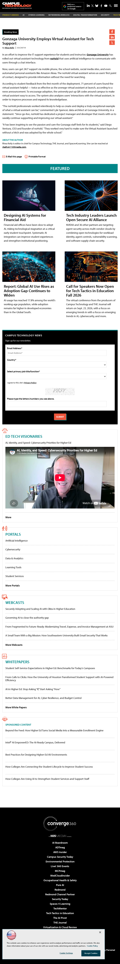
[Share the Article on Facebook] (112, 31)
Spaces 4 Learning (60, 903)
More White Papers (16, 707)
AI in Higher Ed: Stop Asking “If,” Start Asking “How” (32, 689)
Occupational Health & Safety (60, 880)
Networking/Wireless (59, 15)
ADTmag (60, 847)
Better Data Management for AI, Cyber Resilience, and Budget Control (43, 698)
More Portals (12, 585)
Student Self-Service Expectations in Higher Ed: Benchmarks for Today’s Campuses (50, 668)
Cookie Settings (66, 953)
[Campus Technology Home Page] (17, 5)
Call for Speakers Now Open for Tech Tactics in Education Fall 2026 (90, 291)
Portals (13, 534)
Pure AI (60, 885)
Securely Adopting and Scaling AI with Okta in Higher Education (40, 609)
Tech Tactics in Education (60, 913)
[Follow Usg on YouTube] (105, 5)
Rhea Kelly (9, 47)
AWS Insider (60, 852)
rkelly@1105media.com (14, 146)
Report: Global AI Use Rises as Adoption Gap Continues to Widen (29, 291)
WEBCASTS (14, 602)
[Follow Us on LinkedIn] (88, 5)
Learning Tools (13, 567)
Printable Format (37, 156)
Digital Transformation (85, 15)
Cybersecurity (12, 549)
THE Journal (60, 922)
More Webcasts (14, 644)
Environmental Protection (60, 861)
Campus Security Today (60, 856)
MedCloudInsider (60, 875)
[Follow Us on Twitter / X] (92, 6)
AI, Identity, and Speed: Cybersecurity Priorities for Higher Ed (38, 442)
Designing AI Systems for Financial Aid (25, 217)
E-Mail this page (14, 156)
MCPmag (60, 871)
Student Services (14, 576)
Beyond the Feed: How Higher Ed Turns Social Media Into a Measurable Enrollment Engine (54, 730)
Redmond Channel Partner (60, 894)
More (8, 517)
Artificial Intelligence (16, 540)
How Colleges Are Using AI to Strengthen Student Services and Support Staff (47, 779)
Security (105, 15)
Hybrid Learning (36, 15)
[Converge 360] (60, 823)
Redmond (60, 889)
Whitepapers (17, 661)
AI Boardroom (60, 842)
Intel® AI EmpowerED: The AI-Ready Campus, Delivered (35, 742)
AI (24, 15)
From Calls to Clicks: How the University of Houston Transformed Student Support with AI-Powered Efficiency (59, 678)
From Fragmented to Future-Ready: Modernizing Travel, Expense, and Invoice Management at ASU (59, 626)
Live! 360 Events (60, 866)
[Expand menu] (115, 6)
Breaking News (10, 32)
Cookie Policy (92, 946)
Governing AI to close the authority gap (27, 617)
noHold (54, 58)
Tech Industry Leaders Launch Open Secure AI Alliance (91, 217)
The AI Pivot (60, 918)
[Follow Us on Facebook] (101, 5)
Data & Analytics (14, 558)
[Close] (100, 932)
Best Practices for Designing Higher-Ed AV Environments (36, 754)
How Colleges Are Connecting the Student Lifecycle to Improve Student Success (49, 766)
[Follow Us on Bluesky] (96, 5)
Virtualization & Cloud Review (60, 927)
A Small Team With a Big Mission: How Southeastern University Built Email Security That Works (56, 635)
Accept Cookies (90, 953)
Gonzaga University (98, 54)
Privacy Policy (30, 382)
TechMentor (60, 908)
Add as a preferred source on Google (74, 6)
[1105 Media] (60, 835)
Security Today (60, 899)
